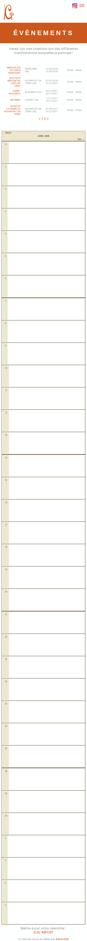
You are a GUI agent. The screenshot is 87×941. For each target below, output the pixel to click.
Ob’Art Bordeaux (14, 92)
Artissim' (15, 100)
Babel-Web (62, 939)
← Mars (7, 133)
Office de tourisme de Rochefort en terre (12, 110)
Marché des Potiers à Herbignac (13, 70)
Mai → (81, 139)
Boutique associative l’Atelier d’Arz (13, 82)
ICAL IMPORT (43, 932)
